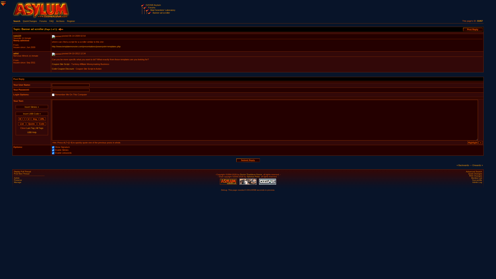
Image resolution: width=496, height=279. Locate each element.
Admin (17, 178)
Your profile (477, 180)
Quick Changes (475, 174)
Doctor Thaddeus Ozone (251, 174)
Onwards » (477, 165)
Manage (17, 182)
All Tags (39, 128)
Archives (60, 21)
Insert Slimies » (32, 107)
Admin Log (477, 182)
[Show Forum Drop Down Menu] (3, 3)
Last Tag (30, 128)
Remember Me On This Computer (71, 95)
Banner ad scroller (161, 13)
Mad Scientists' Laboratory (162, 10)
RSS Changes (475, 176)
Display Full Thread (22, 171)
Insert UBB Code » (32, 114)
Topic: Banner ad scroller (35, 29)
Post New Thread (21, 174)
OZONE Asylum (153, 5)
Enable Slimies (62, 150)
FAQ (51, 21)
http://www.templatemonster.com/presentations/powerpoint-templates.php (86, 46)
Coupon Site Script (60, 64)
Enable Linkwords (63, 153)
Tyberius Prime (253, 177)
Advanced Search (474, 171)
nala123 (17, 36)
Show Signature (62, 147)
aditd (16, 53)
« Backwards (463, 165)
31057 (480, 21)
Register (71, 21)
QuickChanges (30, 21)
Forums (151, 7)
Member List (476, 178)
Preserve (18, 180)
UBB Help (31, 132)
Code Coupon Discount (63, 69)
